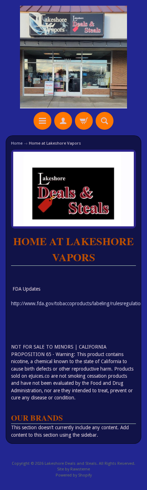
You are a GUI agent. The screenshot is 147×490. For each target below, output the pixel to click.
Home (16, 143)
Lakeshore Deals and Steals (71, 463)
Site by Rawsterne (73, 469)
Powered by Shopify (74, 475)
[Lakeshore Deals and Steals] (73, 57)
